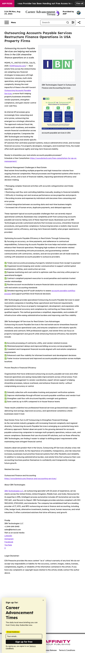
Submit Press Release (47, 650)
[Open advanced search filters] (73, 22)
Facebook (8, 542)
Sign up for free (23, 641)
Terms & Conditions (67, 650)
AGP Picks (7, 3)
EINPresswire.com (17, 66)
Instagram (9, 539)
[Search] (67, 22)
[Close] (43, 600)
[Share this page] (79, 22)
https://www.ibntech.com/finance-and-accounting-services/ (30, 478)
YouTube (8, 545)
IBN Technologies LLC (13, 491)
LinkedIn (8, 536)
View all (79, 3)
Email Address (13, 632)
